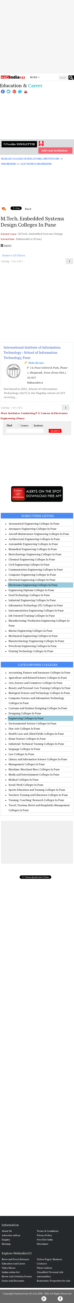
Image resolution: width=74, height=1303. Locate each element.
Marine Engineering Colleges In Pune (30, 630)
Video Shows (8, 1267)
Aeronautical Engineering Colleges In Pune (34, 523)
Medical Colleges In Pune (24, 779)
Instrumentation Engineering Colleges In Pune (36, 610)
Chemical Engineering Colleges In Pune (32, 559)
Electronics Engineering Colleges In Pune (33, 585)
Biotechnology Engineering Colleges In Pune (35, 554)
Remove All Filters (13, 255)
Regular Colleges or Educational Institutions (30, 158)
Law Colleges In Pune (21, 754)
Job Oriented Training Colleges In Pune (32, 615)
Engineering (8, 163)
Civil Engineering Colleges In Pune (29, 564)
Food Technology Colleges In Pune (29, 595)
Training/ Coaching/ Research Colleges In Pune (36, 800)
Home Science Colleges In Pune (27, 738)
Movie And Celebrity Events (17, 1276)
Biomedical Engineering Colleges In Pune (33, 549)
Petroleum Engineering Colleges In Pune (33, 646)
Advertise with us (11, 1235)
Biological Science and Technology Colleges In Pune (39, 693)
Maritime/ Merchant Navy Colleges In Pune (34, 769)
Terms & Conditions (48, 1231)
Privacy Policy (44, 1235)
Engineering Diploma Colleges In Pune (31, 590)
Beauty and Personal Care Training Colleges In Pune (40, 688)
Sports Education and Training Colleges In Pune (37, 789)
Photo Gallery (44, 1267)
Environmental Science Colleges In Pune (32, 723)
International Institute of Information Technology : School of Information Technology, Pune (32, 352)
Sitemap (6, 1243)
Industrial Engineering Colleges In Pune (32, 600)
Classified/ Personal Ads (50, 1272)
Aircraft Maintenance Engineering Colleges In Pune (39, 534)
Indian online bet (11, 1272)
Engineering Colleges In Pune (26, 718)
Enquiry (6, 1239)
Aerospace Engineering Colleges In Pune (32, 528)
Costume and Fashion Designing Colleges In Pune (38, 708)
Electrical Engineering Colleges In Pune (32, 579)
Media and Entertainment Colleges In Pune (34, 774)
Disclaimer (42, 1243)
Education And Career (13, 1263)
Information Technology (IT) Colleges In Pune (36, 605)
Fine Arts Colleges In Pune (24, 728)
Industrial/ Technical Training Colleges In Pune (36, 744)
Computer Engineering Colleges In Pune (32, 574)
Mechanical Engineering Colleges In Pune (33, 636)
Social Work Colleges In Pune (26, 784)
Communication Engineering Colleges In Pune (36, 569)
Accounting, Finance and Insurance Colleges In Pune (39, 672)
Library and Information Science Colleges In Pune (38, 759)
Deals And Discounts (13, 1280)
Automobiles (44, 1276)
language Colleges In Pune (24, 749)
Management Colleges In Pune (27, 764)
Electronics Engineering (36, 163)
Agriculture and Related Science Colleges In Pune (38, 677)
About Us (7, 1231)
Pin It (28, 209)
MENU (7, 246)
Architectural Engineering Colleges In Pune (34, 539)
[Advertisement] (37, 37)
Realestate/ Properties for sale (53, 1280)
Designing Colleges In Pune (25, 713)
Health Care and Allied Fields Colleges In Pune (36, 733)
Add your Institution (54, 150)
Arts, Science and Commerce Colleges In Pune (35, 682)
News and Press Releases (15, 1259)
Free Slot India (45, 1239)
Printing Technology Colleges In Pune (31, 651)
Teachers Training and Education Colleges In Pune (38, 795)
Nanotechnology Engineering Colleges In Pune (36, 641)
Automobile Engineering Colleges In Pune (33, 544)
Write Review (35, 363)
